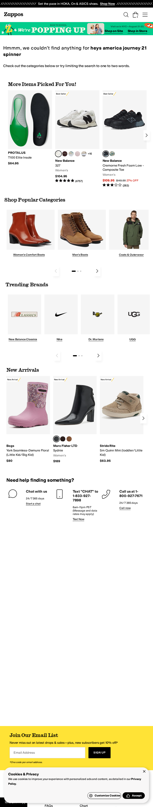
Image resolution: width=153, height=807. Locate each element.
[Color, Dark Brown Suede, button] (63, 439)
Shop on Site (114, 31)
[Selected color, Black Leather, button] (56, 439)
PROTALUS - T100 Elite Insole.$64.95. (30, 128)
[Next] (146, 135)
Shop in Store (137, 31)
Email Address (24, 752)
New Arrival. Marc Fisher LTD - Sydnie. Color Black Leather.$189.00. (75, 419)
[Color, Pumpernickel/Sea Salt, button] (65, 154)
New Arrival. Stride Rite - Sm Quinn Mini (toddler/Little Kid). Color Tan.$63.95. (121, 419)
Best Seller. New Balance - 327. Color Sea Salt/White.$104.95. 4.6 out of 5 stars (77, 136)
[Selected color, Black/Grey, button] (106, 154)
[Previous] (56, 271)
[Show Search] (126, 15)
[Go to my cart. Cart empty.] (135, 15)
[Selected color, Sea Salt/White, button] (58, 154)
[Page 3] (80, 271)
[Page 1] (74, 271)
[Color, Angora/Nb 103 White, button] (71, 154)
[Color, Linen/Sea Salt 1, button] (84, 154)
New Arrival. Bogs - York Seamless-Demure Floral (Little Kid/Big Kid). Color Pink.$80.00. (28, 419)
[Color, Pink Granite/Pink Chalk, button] (77, 154)
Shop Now (107, 4)
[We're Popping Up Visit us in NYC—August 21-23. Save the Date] (76, 28)
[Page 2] (77, 271)
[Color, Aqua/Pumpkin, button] (112, 154)
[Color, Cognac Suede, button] (69, 439)
